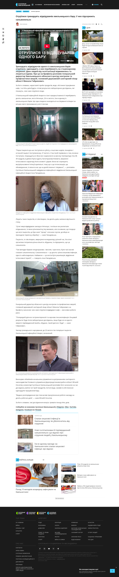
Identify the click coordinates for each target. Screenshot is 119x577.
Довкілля (41, 528)
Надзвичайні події (94, 525)
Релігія (57, 536)
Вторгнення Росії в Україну (52, 4)
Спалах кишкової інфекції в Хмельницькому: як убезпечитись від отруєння (52, 421)
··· (86, 4)
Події (40, 522)
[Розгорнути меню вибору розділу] (33, 5)
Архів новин (20, 550)
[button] (3, 28)
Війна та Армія (60, 539)
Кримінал (74, 522)
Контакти (19, 548)
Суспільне (60, 557)
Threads (38, 410)
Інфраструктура (93, 528)
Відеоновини (75, 539)
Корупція (58, 522)
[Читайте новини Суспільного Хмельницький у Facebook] (40, 548)
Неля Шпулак (23, 24)
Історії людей (92, 532)
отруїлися (21, 69)
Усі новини (38, 4)
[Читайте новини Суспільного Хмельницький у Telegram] (58, 548)
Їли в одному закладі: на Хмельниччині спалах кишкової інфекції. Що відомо (50, 446)
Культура (79, 4)
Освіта (57, 525)
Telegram (60, 407)
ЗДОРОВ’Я (19, 11)
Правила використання (24, 556)
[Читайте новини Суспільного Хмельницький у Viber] (53, 548)
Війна (18, 525)
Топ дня (90, 539)
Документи (19, 562)
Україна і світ (66, 4)
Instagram (20, 410)
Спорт (73, 4)
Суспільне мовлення (23, 553)
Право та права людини (43, 533)
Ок (112, 570)
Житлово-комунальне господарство (79, 528)
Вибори (73, 525)
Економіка (42, 525)
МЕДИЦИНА (25, 11)
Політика (41, 536)
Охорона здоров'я (35, 11)
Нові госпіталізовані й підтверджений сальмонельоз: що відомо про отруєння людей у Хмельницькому (52, 432)
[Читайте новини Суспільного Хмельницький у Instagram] (44, 548)
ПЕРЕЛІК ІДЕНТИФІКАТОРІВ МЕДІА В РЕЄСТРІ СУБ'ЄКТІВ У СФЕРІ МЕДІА (25, 569)
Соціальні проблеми (95, 536)
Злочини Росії (76, 536)
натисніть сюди (61, 559)
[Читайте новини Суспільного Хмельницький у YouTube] (49, 548)
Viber (67, 407)
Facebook (28, 410)
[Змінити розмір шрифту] (101, 24)
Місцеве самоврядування (61, 533)
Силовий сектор (77, 532)
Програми (19, 564)
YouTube (73, 407)
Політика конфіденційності (25, 559)
